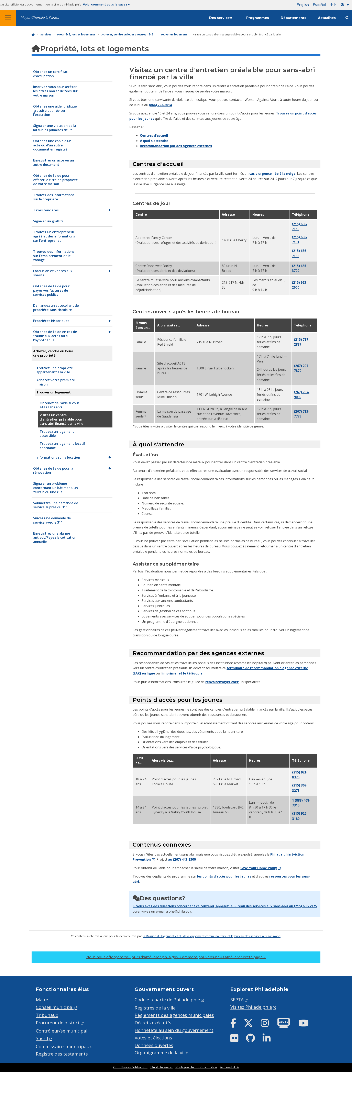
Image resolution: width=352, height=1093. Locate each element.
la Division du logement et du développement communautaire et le (188, 936)
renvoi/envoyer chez (222, 682)
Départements (293, 18)
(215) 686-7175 (305, 906)
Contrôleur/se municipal (61, 1031)
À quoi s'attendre (154, 140)
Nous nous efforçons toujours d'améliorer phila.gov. (176, 957)
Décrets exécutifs (153, 1022)
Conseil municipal (55, 1007)
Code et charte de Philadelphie (167, 999)
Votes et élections (153, 1038)
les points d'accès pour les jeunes (224, 876)
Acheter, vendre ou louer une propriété (127, 34)
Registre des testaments (62, 1054)
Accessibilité (229, 1067)
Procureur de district (58, 1022)
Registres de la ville (155, 1008)
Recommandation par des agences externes (176, 146)
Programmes (257, 18)
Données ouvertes (154, 1045)
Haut (340, 1036)
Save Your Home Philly (258, 868)
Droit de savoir (161, 1067)
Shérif (42, 1038)
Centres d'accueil (154, 135)
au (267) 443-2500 (182, 859)
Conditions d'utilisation (130, 1067)
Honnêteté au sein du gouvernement (174, 1030)
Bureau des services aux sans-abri (257, 936)
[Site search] (347, 18)
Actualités (327, 18)
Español (319, 5)
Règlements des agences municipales (174, 1015)
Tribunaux (47, 1015)
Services (45, 34)
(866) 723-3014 (160, 105)
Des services (220, 18)
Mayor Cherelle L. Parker (39, 18)
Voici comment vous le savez (105, 4)
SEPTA (237, 999)
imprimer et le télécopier (183, 673)
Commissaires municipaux (64, 1046)
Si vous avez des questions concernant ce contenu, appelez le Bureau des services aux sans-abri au (213, 906)
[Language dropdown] (345, 4)
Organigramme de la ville (161, 1052)
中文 (333, 5)
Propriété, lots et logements (76, 34)
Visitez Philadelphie (251, 1007)
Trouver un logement (173, 34)
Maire (42, 999)
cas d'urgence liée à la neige (272, 173)
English (303, 5)
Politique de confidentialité (196, 1067)
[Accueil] (33, 34)
